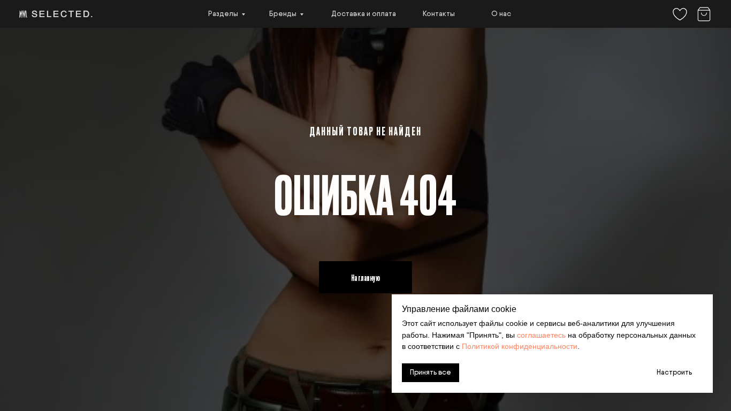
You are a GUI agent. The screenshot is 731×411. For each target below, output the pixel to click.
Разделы (223, 13)
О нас (501, 13)
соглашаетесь (541, 335)
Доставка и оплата (363, 13)
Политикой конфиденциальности (519, 346)
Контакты (439, 13)
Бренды (282, 13)
